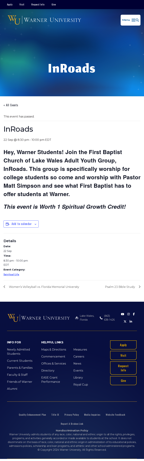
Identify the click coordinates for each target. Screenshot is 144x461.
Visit (21, 4)
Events (78, 370)
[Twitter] (125, 322)
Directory (47, 370)
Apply (9, 4)
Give (54, 4)
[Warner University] (44, 20)
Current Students (19, 360)
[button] (130, 20)
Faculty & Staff (17, 374)
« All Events (11, 105)
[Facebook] (134, 314)
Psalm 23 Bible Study (120, 287)
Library (78, 377)
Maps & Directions (53, 349)
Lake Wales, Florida (87, 317)
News (77, 363)
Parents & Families (19, 367)
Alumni (12, 388)
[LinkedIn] (131, 322)
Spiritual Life (11, 274)
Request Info (38, 4)
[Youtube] (122, 314)
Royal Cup (80, 384)
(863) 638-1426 (109, 317)
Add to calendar (22, 224)
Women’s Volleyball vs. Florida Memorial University (44, 287)
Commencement (53, 356)
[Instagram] (128, 314)
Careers (78, 356)
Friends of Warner (19, 381)
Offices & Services (53, 363)
